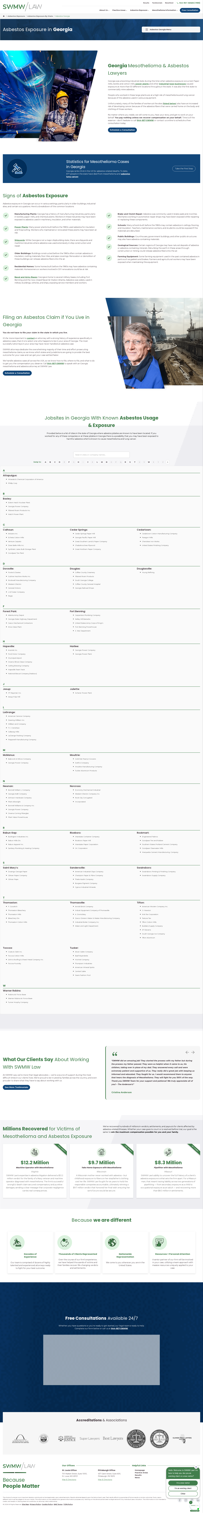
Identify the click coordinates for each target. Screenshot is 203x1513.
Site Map (25, 1504)
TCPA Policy (68, 1504)
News (137, 1478)
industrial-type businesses (172, 84)
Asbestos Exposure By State (40, 16)
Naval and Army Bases (26, 277)
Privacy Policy (35, 1504)
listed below (169, 103)
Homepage (140, 1470)
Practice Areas (118, 10)
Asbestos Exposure (138, 10)
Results (146, 3)
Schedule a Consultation (122, 130)
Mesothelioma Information (164, 10)
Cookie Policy (47, 1504)
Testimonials (157, 3)
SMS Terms (58, 1504)
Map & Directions (69, 1480)
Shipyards (20, 240)
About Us (103, 10)
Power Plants (21, 227)
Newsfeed (169, 3)
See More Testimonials (16, 1087)
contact (31, 338)
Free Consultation (190, 10)
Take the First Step (184, 169)
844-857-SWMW (145, 120)
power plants (142, 84)
